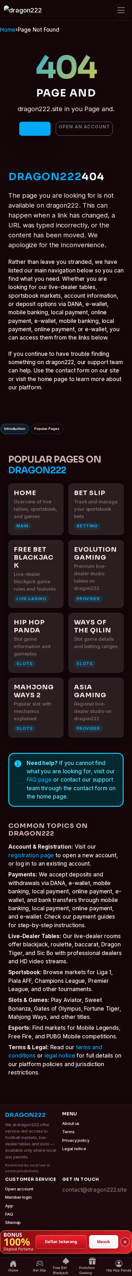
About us (70, 1123)
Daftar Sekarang (61, 1241)
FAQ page (39, 779)
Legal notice (74, 1148)
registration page (31, 855)
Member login (18, 1197)
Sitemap (13, 1222)
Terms (68, 1131)
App (9, 1205)
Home (7, 30)
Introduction (14, 428)
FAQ (9, 1214)
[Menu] (121, 10)
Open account (19, 1188)
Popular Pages (47, 428)
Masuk (103, 1241)
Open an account (84, 126)
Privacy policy (75, 1140)
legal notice (60, 1055)
